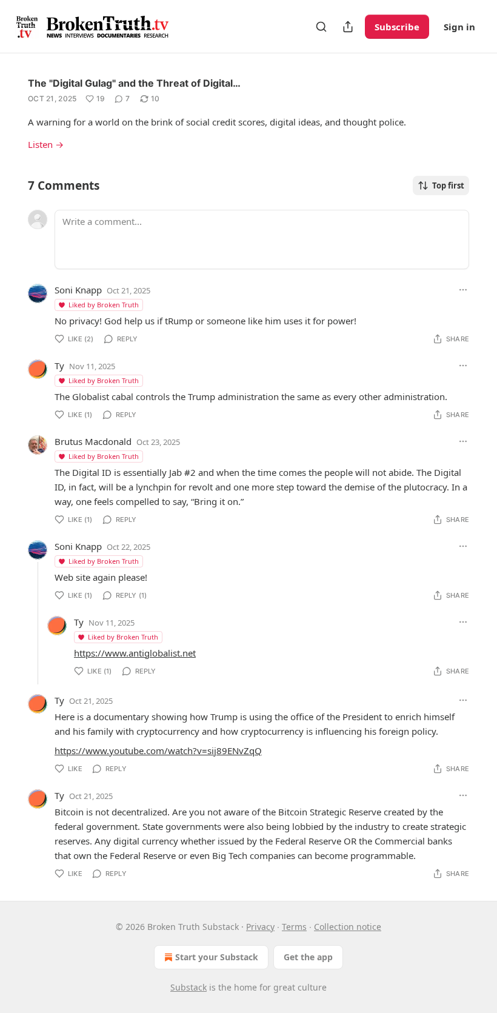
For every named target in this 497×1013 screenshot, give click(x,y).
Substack (188, 987)
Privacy (260, 926)
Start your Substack (216, 957)
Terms (294, 926)
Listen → (46, 144)
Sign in (459, 27)
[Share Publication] (348, 27)
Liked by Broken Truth (103, 304)
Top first (448, 185)
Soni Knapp (78, 290)
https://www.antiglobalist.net (135, 653)
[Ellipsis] (463, 289)
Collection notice (347, 926)
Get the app (308, 957)
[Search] (321, 27)
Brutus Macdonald (93, 441)
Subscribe (397, 27)
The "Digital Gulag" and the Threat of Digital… (134, 83)
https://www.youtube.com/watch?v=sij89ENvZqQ (158, 750)
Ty (59, 365)
